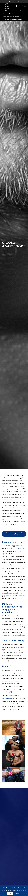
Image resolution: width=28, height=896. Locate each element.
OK (10, 893)
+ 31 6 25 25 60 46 (14, 1)
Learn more (17, 893)
